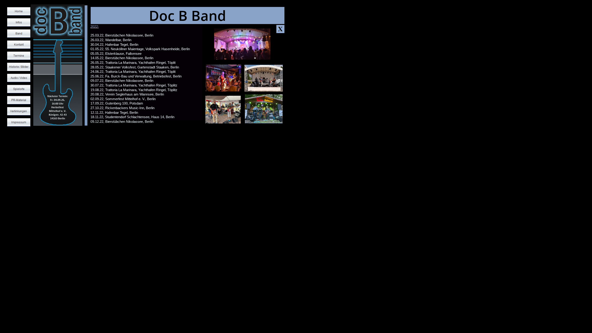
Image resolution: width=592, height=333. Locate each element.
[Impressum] (19, 122)
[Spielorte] (19, 89)
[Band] (19, 33)
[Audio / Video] (19, 78)
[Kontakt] (19, 44)
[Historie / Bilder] (19, 67)
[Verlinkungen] (19, 111)
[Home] (19, 11)
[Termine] (19, 56)
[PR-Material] (19, 100)
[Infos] (19, 22)
